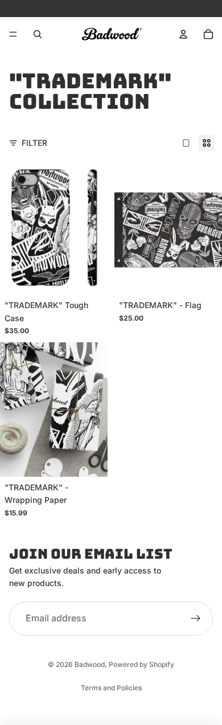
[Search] (37, 34)
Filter (34, 143)
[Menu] (13, 34)
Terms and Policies (111, 687)
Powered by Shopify (141, 664)
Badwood (90, 664)
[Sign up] (196, 618)
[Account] (183, 34)
